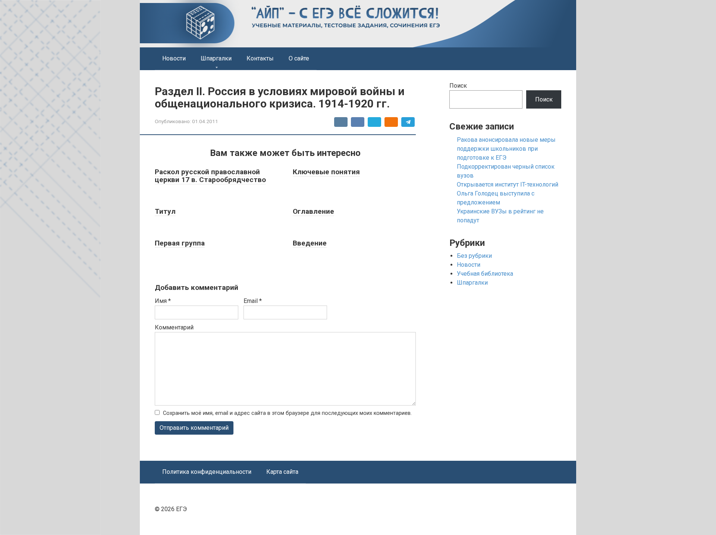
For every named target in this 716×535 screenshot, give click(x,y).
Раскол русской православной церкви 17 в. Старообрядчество (210, 176)
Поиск (458, 85)
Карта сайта (282, 471)
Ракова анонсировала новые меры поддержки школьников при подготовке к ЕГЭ (506, 148)
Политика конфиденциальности (206, 471)
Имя (163, 300)
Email (253, 300)
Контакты (260, 58)
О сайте (299, 58)
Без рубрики (474, 255)
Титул (165, 211)
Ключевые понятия (326, 172)
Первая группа (180, 243)
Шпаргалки (216, 58)
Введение (310, 243)
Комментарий (174, 327)
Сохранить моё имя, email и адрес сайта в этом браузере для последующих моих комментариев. (287, 413)
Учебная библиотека (485, 273)
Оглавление (313, 211)
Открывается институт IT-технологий (507, 184)
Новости (174, 58)
